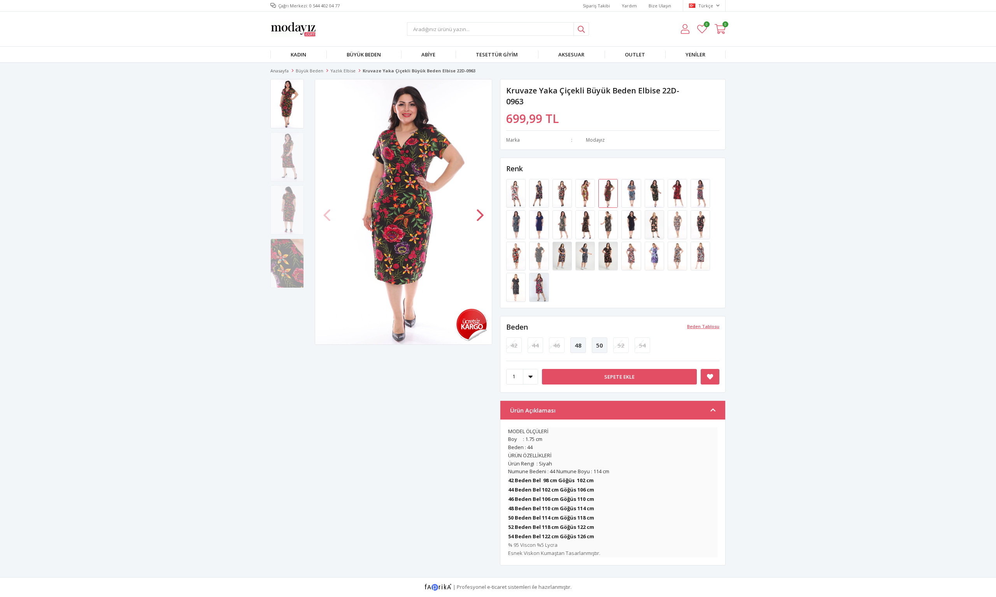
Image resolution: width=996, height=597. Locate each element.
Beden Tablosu (703, 326)
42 (513, 345)
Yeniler (695, 54)
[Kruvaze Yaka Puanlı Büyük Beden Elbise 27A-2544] (608, 255)
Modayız (595, 140)
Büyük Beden (364, 54)
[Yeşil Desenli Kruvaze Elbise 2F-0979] (562, 224)
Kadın (298, 54)
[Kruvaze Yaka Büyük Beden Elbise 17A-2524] (700, 224)
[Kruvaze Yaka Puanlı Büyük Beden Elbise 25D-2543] (585, 255)
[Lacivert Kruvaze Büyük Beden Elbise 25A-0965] (539, 224)
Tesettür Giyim (497, 54)
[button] (480, 211)
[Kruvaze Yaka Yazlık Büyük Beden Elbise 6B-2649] (677, 255)
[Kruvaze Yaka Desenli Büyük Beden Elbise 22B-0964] (631, 193)
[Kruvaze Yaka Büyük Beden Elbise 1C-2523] (677, 224)
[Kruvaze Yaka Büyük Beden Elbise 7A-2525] (516, 255)
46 (556, 345)
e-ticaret (497, 586)
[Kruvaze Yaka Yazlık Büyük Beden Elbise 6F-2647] (631, 255)
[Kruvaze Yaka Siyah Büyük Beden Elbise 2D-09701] (631, 224)
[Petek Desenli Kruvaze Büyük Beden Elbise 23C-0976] (516, 224)
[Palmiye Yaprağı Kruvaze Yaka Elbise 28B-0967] (655, 193)
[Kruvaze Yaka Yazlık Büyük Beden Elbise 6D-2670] (700, 255)
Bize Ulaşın (660, 6)
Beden (517, 327)
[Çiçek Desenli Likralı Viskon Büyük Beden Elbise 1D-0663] (516, 193)
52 (620, 345)
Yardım (629, 6)
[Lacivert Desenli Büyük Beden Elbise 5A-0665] (539, 193)
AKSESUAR (571, 54)
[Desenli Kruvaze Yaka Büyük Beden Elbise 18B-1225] (608, 224)
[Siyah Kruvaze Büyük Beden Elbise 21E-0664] (562, 193)
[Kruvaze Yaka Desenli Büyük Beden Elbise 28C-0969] (585, 193)
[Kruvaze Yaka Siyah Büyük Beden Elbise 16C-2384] (655, 224)
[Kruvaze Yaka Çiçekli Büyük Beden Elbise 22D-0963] (608, 193)
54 (642, 345)
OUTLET (635, 54)
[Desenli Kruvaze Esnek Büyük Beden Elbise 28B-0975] (700, 193)
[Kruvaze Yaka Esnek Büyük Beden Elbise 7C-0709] (539, 286)
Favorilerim (706, 25)
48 (578, 345)
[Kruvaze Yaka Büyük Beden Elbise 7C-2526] (539, 255)
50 (599, 345)
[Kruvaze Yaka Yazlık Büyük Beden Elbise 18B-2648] (655, 255)
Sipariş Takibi (596, 6)
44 (535, 345)
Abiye (428, 54)
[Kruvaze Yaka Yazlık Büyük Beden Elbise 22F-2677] (516, 286)
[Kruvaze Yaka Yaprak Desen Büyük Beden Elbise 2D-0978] (585, 224)
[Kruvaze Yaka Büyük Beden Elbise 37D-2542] (562, 255)
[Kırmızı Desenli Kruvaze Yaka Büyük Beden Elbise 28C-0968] (677, 193)
